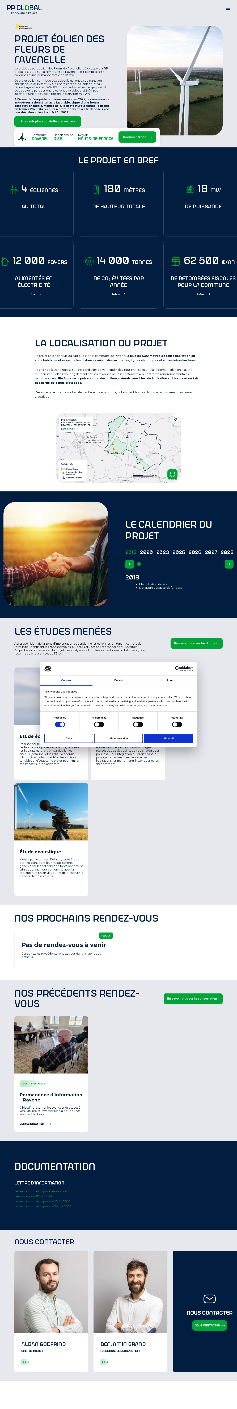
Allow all (168, 738)
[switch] (99, 724)
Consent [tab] (66, 680)
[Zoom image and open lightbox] (172, 474)
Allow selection (118, 738)
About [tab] (170, 680)
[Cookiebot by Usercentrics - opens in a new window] (177, 668)
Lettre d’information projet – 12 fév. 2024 (42, 1201)
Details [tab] (118, 680)
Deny (69, 738)
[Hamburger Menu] (228, 9)
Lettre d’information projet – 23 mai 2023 (42, 1206)
